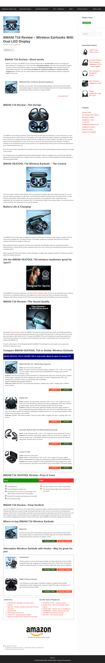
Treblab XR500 (11, 611)
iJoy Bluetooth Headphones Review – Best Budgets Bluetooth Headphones (24, 647)
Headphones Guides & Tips (9, 9)
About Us (52, 657)
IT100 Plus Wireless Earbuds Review (14, 649)
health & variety (97, 9)
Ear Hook (87, 22)
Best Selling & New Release (90, 115)
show (11, 50)
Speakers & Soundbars (89, 132)
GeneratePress (67, 660)
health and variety (87, 129)
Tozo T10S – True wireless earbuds (52, 614)
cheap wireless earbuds (18, 332)
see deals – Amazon (65, 541)
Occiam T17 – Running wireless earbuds (19, 614)
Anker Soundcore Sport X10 (15, 613)
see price (66, 389)
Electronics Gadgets (88, 117)
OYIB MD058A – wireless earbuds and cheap (55, 611)
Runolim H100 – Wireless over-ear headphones (56, 609)
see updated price (63, 96)
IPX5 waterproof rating (40, 293)
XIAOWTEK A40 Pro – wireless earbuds (54, 603)
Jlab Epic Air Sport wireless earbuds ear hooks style (22, 616)
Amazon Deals (86, 112)
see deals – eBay (50, 541)
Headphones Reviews (10, 646)
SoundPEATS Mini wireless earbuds (53, 613)
